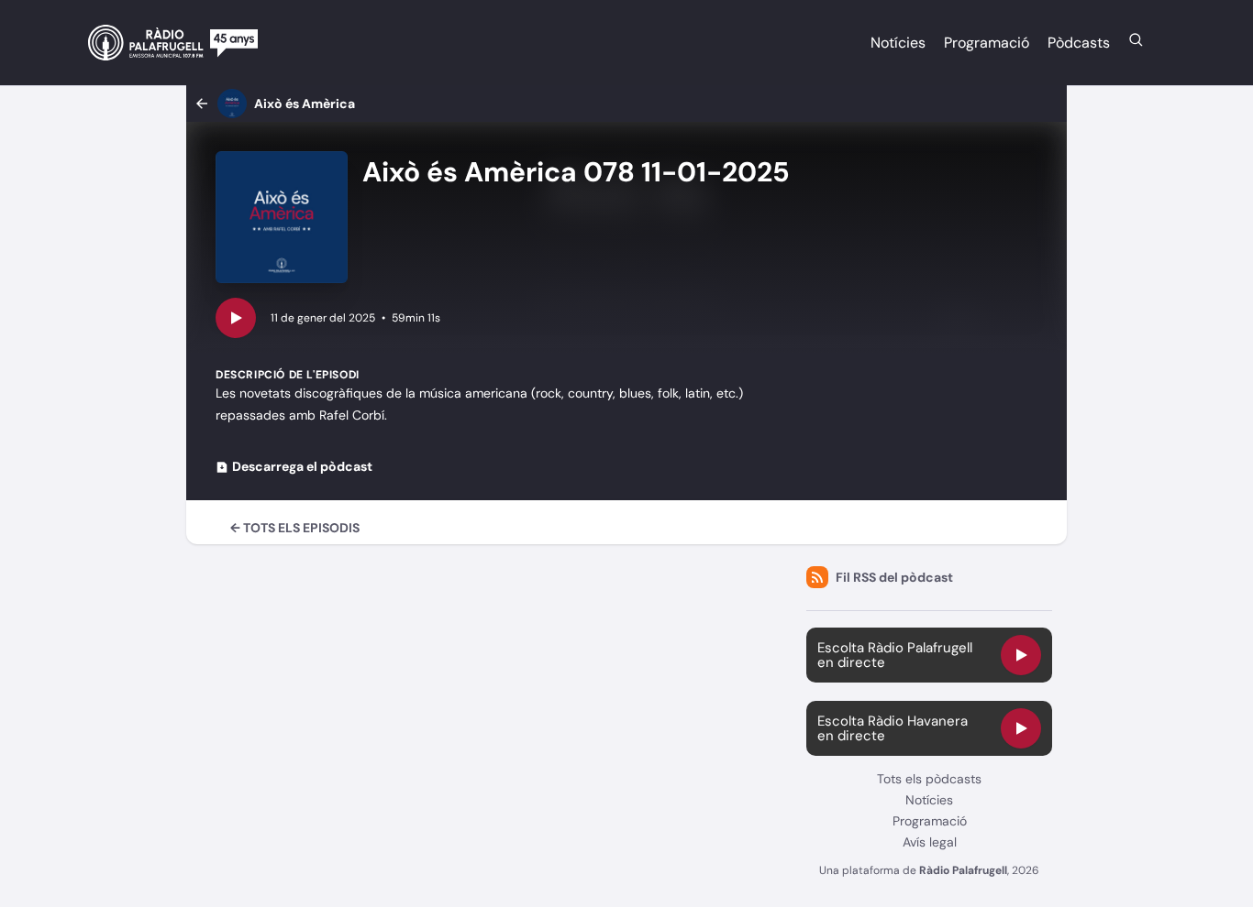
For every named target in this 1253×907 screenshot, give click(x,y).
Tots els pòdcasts (929, 778)
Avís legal (930, 842)
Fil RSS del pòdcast (894, 577)
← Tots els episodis (295, 527)
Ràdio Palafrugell (963, 870)
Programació (986, 42)
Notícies (898, 42)
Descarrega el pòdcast (302, 466)
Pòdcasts (1079, 42)
